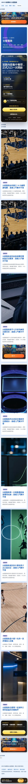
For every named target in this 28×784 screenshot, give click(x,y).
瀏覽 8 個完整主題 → (8, 50)
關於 (14, 5)
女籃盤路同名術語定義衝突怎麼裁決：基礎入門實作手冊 (13, 421)
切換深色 (19, 5)
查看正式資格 (14, 732)
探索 (2, 5)
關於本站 (16, 769)
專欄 (10, 5)
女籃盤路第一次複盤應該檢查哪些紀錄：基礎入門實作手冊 (13, 494)
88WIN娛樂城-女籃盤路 (9, 2)
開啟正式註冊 (14, 109)
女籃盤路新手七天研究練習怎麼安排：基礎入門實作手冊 (13, 332)
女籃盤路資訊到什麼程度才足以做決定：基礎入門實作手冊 (13, 567)
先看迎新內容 (14, 114)
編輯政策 (10, 769)
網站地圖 (22, 769)
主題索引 (3, 769)
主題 (6, 5)
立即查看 (21, 780)
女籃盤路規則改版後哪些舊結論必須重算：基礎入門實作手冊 (13, 258)
